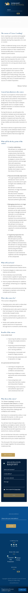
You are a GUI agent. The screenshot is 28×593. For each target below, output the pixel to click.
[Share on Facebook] (14, 24)
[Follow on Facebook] (8, 13)
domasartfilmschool (14, 583)
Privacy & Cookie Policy (14, 580)
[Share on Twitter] (16, 24)
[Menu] (4, 10)
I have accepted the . (13, 489)
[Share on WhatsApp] (11, 24)
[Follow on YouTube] (15, 13)
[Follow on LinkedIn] (12, 13)
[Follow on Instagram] (10, 13)
